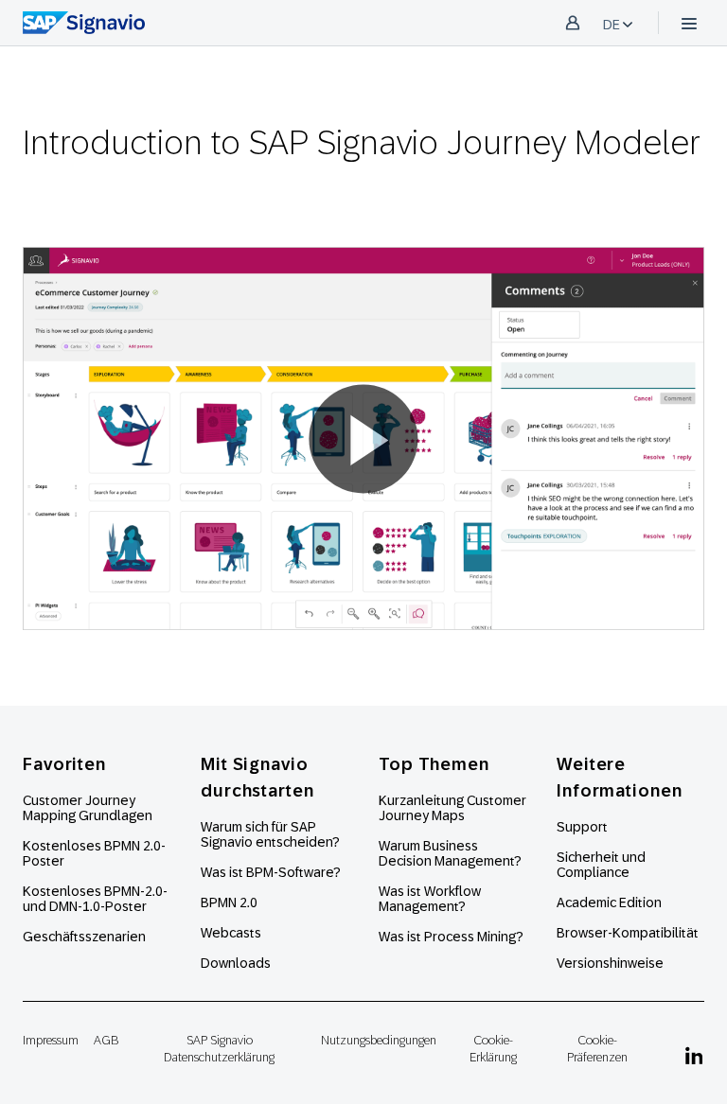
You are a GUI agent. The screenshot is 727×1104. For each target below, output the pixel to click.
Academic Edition (609, 902)
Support (582, 826)
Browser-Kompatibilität (628, 932)
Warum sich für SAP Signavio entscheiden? (270, 834)
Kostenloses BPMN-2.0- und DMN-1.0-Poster (95, 899)
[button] (363, 438)
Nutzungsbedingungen (378, 1040)
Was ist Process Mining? (451, 936)
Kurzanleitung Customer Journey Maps (452, 808)
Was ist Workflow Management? (430, 899)
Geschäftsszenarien (84, 936)
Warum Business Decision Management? (450, 853)
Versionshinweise (610, 963)
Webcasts (231, 932)
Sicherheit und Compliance (601, 865)
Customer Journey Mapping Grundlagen (87, 808)
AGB (106, 1040)
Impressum (51, 1040)
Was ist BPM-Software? (271, 872)
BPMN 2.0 (229, 902)
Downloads (236, 963)
